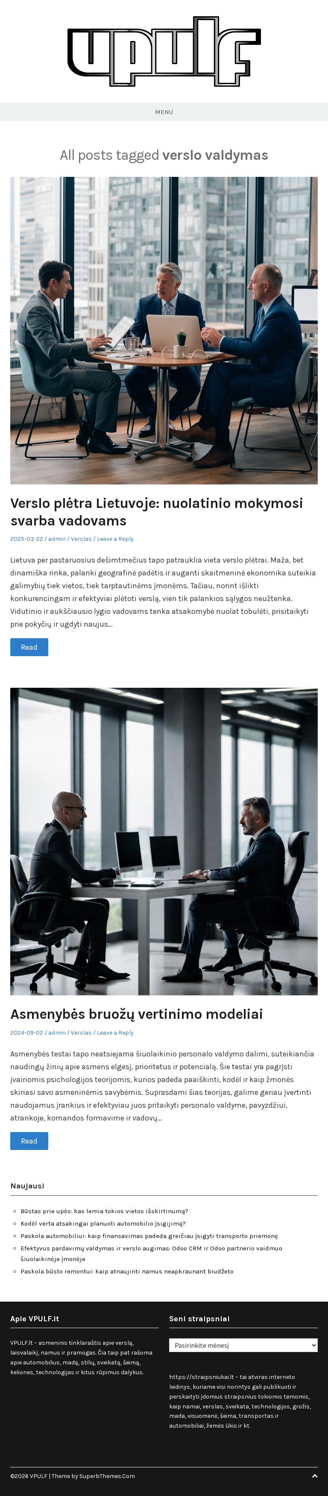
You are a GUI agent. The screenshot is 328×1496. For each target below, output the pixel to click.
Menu (164, 112)
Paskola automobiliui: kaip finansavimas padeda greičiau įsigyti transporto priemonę (149, 1236)
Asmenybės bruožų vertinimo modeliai (136, 1014)
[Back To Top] (315, 1476)
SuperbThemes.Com (107, 1476)
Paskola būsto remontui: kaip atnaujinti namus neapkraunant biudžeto (127, 1271)
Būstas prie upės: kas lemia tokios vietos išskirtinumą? (104, 1211)
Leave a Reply (115, 539)
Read (29, 647)
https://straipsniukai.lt (201, 1377)
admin (57, 539)
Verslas (81, 539)
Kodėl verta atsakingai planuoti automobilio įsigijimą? (103, 1223)
